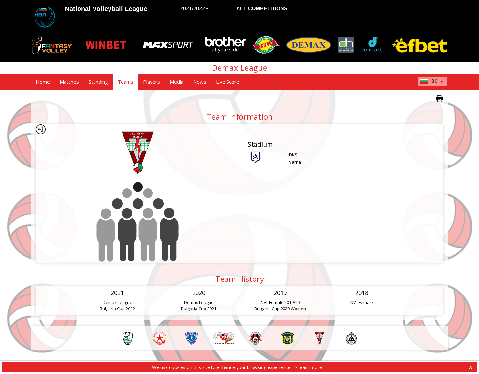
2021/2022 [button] (192, 8)
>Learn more (308, 367)
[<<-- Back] (41, 129)
